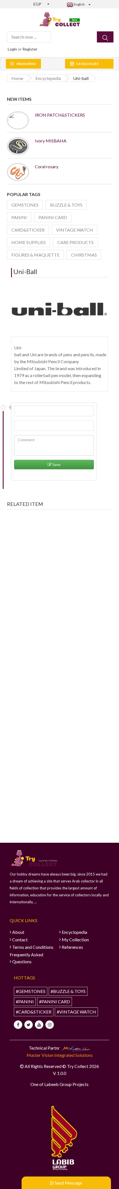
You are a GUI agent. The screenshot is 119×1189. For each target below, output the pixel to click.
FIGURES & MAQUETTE (35, 254)
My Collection (75, 939)
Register (29, 49)
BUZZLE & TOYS (66, 204)
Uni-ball (25, 271)
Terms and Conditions (32, 947)
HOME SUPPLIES (28, 242)
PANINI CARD (52, 217)
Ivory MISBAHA (50, 140)
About (18, 932)
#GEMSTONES (30, 991)
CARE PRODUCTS (75, 242)
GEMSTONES (24, 204)
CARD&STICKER (28, 229)
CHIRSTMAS (84, 254)
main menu (26, 64)
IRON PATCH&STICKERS (60, 114)
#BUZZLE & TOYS (68, 991)
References (72, 947)
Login (12, 49)
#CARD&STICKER (33, 1011)
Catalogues (87, 64)
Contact (20, 939)
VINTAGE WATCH (74, 229)
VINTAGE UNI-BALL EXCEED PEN (46, 588)
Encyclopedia (74, 932)
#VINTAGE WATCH (76, 1011)
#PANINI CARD (54, 1001)
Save (56, 464)
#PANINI (25, 1001)
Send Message (68, 1182)
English (79, 4)
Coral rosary (46, 166)
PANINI (19, 217)
